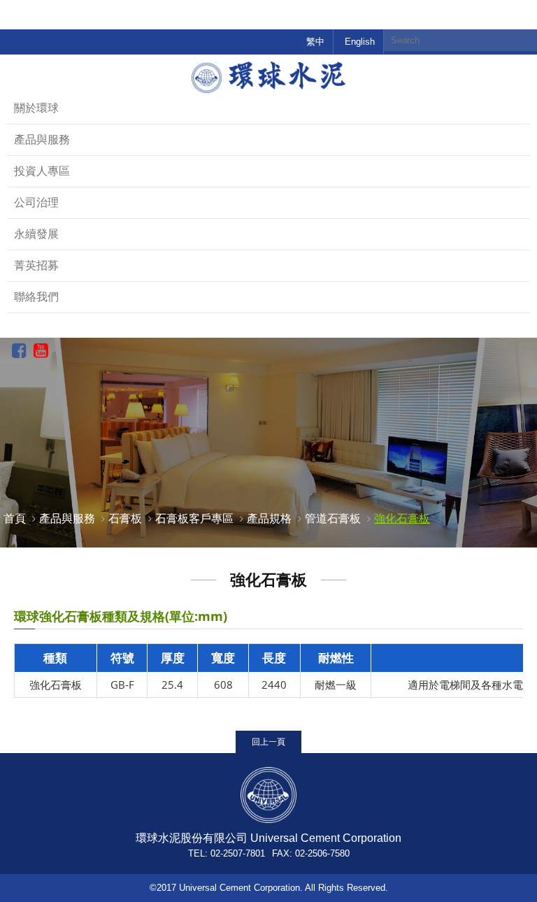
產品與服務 (42, 139)
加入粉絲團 (19, 351)
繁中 (315, 41)
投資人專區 (42, 171)
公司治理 (36, 202)
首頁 (14, 518)
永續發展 (36, 234)
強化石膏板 (402, 518)
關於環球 (36, 108)
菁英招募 (36, 265)
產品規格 (269, 518)
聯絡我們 (36, 297)
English (360, 41)
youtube (41, 351)
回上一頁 (268, 741)
